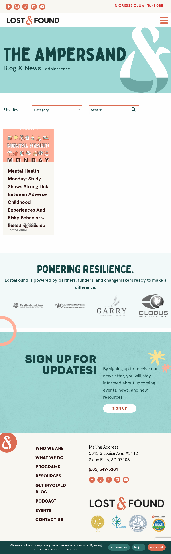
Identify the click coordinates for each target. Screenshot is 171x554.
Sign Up (119, 408)
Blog (41, 492)
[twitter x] (109, 479)
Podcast (45, 501)
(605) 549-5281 (103, 469)
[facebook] (92, 479)
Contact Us (49, 519)
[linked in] (117, 479)
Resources (48, 476)
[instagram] (100, 479)
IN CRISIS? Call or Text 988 (138, 5)
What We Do (49, 458)
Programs (47, 467)
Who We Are (49, 448)
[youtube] (126, 479)
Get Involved (50, 485)
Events (43, 510)
